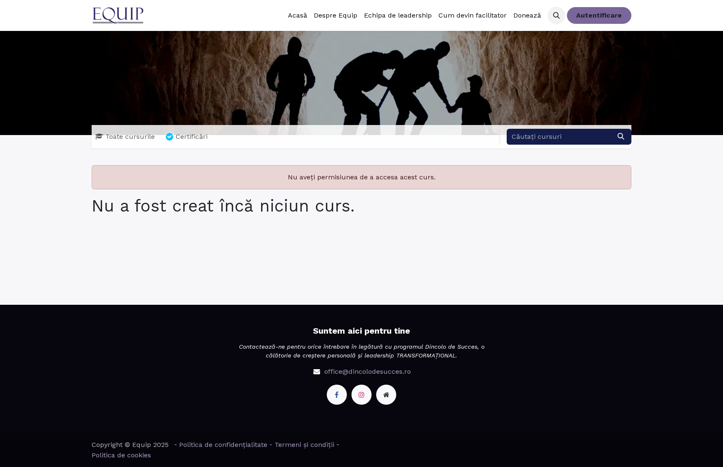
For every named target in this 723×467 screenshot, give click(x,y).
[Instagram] (361, 395)
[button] (556, 15)
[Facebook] (337, 395)
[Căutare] (620, 137)
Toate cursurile (130, 136)
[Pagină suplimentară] (386, 395)
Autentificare (599, 15)
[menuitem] (297, 15)
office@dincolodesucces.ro (367, 371)
